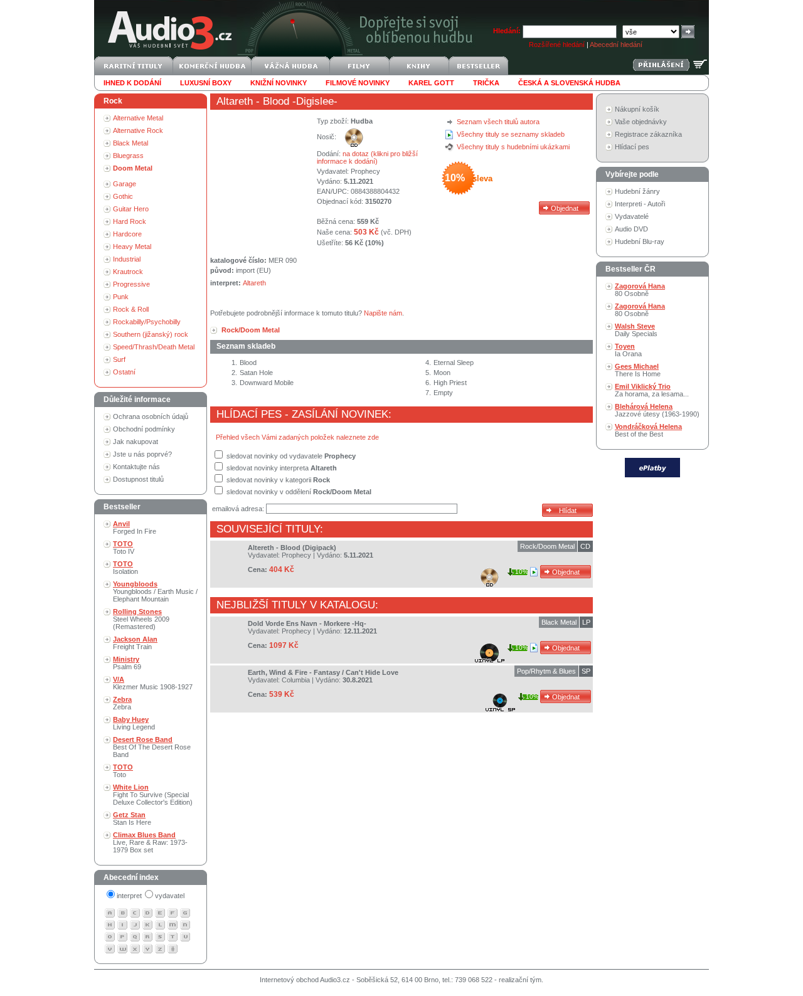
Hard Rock (129, 221)
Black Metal (130, 143)
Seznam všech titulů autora (498, 121)
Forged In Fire (134, 527)
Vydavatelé (632, 216)
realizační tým (520, 979)
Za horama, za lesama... (652, 390)
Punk (121, 296)
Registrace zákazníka (648, 134)
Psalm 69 (127, 662)
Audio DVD (631, 229)
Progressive (131, 284)
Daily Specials (636, 329)
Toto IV (123, 547)
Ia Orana (628, 350)
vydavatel (169, 895)
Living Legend (134, 723)
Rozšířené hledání (557, 44)
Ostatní (124, 372)
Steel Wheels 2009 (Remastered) (141, 619)
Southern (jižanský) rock (150, 334)
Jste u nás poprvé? (142, 454)
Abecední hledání (616, 44)
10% (521, 571)
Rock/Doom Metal (547, 546)
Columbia (296, 680)
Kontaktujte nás (136, 466)
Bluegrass (128, 155)
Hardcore (127, 234)
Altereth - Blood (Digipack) (292, 547)
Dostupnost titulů (138, 479)
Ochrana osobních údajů (150, 416)
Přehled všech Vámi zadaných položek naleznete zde (297, 437)
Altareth (234, 101)
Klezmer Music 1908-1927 (153, 683)
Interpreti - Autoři (640, 204)
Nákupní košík (637, 109)
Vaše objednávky (641, 121)
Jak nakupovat (135, 441)
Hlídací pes (632, 147)
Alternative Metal (138, 118)
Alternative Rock (138, 130)
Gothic (123, 196)
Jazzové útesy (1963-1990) (657, 410)
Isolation (125, 567)
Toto (123, 770)
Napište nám (383, 313)
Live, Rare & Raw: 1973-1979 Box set (150, 842)
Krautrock (128, 271)
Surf (119, 359)
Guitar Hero (131, 209)
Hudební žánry (637, 191)
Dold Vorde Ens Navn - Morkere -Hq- (307, 623)
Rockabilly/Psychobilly (147, 322)
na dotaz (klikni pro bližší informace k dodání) (367, 157)
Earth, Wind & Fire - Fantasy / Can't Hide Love (323, 672)
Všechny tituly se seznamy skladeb (511, 134)
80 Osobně (640, 289)
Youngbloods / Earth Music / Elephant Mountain (155, 591)
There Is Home (638, 370)
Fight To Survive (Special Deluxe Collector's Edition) (153, 794)
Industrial (127, 259)
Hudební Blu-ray (639, 241)
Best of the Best (648, 430)
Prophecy (365, 171)
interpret (129, 895)
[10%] (534, 571)
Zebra (122, 703)
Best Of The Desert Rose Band (152, 747)
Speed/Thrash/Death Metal (153, 347)
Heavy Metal (132, 246)
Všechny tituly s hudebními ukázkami (513, 147)
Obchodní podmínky (144, 429)
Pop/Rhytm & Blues (546, 671)
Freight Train (135, 642)
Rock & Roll (131, 309)
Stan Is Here (132, 818)
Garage (124, 184)
